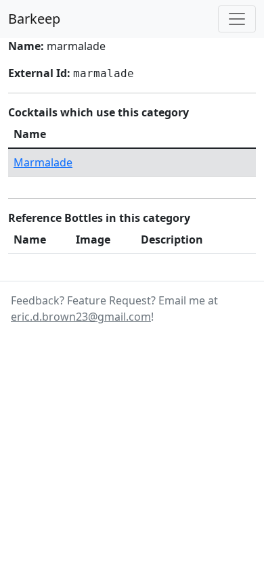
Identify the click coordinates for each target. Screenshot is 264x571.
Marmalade (43, 162)
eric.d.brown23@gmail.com (81, 316)
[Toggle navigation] (237, 18)
